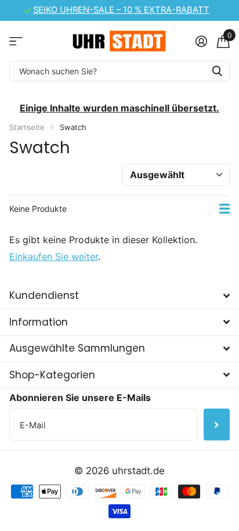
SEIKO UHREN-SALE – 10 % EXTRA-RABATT (121, 10)
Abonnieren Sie (217, 424)
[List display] (224, 208)
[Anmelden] (201, 41)
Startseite (27, 127)
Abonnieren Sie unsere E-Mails (80, 397)
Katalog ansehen (16, 41)
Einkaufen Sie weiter (53, 256)
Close (119, 296)
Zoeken (217, 71)
